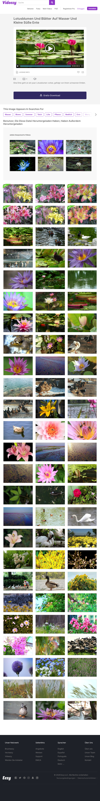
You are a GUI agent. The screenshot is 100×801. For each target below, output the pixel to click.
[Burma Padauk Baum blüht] (82, 581)
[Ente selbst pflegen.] (50, 538)
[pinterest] (24, 778)
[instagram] (28, 778)
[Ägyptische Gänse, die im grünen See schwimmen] (50, 516)
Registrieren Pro (69, 9)
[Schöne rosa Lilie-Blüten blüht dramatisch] (18, 452)
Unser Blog (89, 756)
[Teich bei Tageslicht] (82, 473)
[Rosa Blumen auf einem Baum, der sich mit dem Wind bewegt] (50, 645)
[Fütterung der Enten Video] (82, 645)
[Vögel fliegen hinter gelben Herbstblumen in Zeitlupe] (18, 602)
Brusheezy (9, 749)
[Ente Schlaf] (82, 710)
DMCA (38, 760)
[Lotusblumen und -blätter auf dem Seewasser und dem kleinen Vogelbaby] (18, 236)
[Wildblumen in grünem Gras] (18, 688)
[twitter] (20, 778)
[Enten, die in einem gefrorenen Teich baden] (82, 344)
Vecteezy (9, 752)
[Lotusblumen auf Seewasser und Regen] (50, 279)
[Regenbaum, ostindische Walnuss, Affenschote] (82, 602)
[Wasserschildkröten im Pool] (18, 344)
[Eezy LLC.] (7, 777)
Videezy (8, 756)
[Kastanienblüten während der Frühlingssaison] (18, 559)
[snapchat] (33, 778)
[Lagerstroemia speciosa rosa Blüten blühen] (18, 645)
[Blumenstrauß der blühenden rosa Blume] (82, 624)
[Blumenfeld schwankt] (82, 667)
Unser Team (90, 752)
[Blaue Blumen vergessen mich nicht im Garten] (50, 667)
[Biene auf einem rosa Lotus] (50, 430)
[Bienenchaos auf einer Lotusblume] (50, 710)
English (61, 749)
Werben (39, 752)
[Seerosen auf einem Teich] (82, 301)
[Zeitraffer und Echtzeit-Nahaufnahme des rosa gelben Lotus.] (82, 322)
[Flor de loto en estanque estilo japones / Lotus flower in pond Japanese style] (22, 148)
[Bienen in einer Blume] (82, 365)
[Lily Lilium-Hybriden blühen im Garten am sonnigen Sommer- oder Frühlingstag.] (82, 215)
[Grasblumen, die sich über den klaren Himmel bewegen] (82, 688)
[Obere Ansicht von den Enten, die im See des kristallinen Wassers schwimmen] (18, 387)
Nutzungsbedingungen (66, 778)
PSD (56, 9)
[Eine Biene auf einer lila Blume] (18, 667)
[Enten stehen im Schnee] (82, 387)
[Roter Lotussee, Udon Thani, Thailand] (50, 452)
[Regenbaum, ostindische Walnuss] (50, 602)
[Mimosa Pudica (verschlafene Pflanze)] (18, 495)
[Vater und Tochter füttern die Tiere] (18, 581)
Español (61, 752)
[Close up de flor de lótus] (50, 148)
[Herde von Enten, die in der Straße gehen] (18, 408)
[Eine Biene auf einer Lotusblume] (18, 301)
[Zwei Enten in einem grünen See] (50, 236)
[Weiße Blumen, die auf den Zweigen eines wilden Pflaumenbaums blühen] (82, 559)
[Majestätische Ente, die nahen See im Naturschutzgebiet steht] (50, 581)
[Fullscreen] (82, 66)
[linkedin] (37, 778)
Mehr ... (61, 764)
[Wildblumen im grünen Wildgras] (50, 688)
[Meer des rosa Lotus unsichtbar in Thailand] (18, 473)
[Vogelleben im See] (18, 258)
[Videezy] (9, 3)
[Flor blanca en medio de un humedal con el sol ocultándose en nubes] (78, 164)
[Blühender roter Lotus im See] (50, 365)
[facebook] (16, 778)
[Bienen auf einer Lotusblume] (82, 430)
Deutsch (61, 760)
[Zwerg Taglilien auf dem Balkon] (50, 408)
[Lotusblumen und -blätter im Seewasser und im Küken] (50, 258)
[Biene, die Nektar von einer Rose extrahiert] (82, 495)
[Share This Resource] (83, 72)
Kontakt (88, 760)
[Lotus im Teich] (50, 301)
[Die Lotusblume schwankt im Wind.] (18, 365)
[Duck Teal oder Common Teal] (50, 495)
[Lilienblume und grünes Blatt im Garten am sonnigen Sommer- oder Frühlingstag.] (50, 215)
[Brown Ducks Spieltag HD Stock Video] (18, 430)
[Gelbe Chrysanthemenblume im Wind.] (82, 538)
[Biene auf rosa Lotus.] (50, 473)
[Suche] (52, 2)
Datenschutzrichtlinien (87, 778)
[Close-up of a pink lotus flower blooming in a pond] (78, 148)
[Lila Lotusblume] (82, 258)
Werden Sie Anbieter (14, 760)
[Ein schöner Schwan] (82, 516)
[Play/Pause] (18, 66)
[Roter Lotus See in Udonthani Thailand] (18, 516)
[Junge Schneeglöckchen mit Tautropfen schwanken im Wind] (50, 624)
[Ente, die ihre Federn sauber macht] (18, 710)
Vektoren (30, 9)
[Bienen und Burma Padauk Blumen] (50, 559)
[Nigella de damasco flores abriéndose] (22, 164)
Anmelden (92, 9)
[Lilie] (18, 193)
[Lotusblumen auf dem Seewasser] (18, 322)
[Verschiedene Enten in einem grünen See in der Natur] (82, 236)
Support (39, 756)
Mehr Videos (47, 9)
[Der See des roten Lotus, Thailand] (82, 452)
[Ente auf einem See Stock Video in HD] (82, 408)
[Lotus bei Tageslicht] (50, 344)
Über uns (89, 749)
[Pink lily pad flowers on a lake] (50, 164)
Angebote (40, 749)
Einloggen (81, 9)
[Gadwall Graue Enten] (50, 387)
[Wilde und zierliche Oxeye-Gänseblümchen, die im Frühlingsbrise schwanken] (18, 624)
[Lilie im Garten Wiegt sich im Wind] (18, 538)
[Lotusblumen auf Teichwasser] (50, 322)
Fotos (38, 9)
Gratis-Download (51, 95)
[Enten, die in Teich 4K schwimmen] (82, 279)
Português (62, 756)
